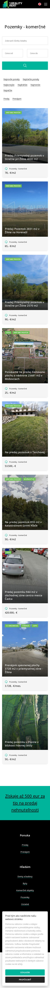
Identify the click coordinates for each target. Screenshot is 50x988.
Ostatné (25, 904)
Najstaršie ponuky (31, 79)
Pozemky (25, 897)
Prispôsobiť (25, 979)
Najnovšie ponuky (11, 79)
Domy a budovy (25, 876)
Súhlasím (25, 972)
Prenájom (16, 98)
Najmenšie (35, 84)
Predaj (6, 98)
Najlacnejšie (8, 84)
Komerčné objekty (25, 890)
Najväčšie (7, 90)
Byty (25, 883)
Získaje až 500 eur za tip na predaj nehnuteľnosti (25, 803)
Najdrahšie (22, 84)
